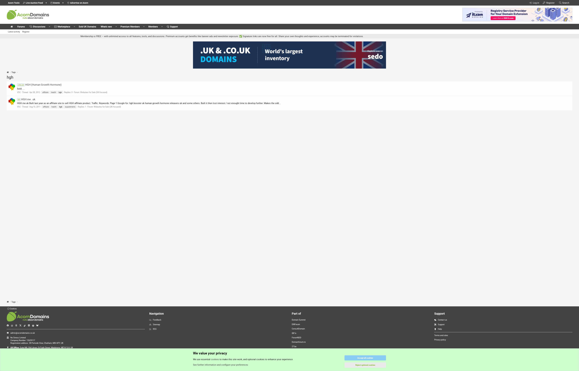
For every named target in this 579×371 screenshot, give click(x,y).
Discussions (39, 26)
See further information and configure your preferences (220, 364)
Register (25, 31)
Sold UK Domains (87, 26)
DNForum (296, 324)
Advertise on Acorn (79, 2)
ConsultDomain (298, 328)
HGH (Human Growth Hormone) (40, 84)
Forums (21, 26)
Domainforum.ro (299, 342)
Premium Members (130, 26)
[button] (49, 26)
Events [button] (56, 2)
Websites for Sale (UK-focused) (93, 92)
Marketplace (64, 26)
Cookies (13, 308)
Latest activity (14, 31)
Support (174, 26)
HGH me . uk (26, 99)
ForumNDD (296, 337)
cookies (215, 359)
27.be (294, 346)
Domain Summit (298, 319)
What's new (106, 26)
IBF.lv (294, 333)
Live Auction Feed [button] (34, 2)
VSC (19, 92)
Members (153, 26)
